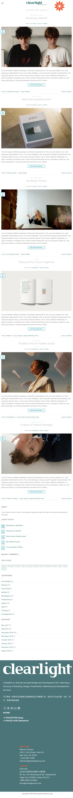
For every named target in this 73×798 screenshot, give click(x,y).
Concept (27, 417)
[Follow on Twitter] (8, 708)
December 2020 (7, 632)
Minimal (34, 96)
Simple (41, 15)
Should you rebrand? (36, 18)
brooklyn (17, 566)
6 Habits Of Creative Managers (36, 424)
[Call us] (15, 708)
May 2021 (5, 625)
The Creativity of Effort (14, 547)
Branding (10, 566)
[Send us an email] (11, 708)
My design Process (36, 180)
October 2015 (6, 640)
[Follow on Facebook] (4, 708)
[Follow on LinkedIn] (18, 708)
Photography (36, 340)
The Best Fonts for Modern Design (36, 343)
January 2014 (6, 643)
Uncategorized (6, 614)
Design (28, 91)
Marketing (31, 335)
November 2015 (7, 636)
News (36, 335)
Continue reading (36, 85)
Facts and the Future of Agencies (36, 262)
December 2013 (7, 647)
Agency (20, 335)
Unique (65, 566)
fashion (42, 566)
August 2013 (6, 651)
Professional (34, 15)
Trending (39, 422)
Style (3, 607)
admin (45, 23)
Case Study (5, 589)
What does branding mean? (36, 99)
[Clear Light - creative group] (36, 3)
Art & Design (34, 178)
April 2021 (5, 629)
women (4, 569)
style (59, 566)
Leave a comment (66, 91)
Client (23, 417)
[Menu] (2, 3)
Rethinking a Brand (14, 525)
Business (4, 585)
